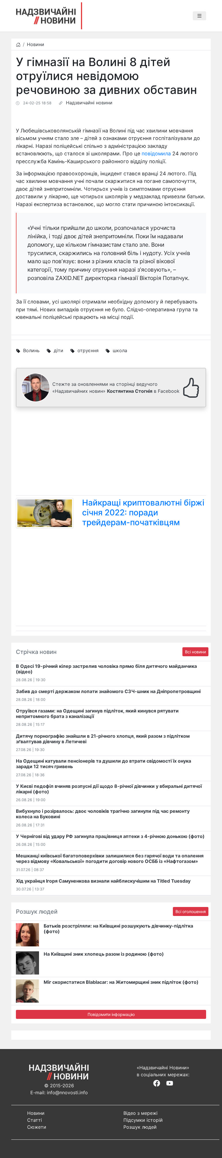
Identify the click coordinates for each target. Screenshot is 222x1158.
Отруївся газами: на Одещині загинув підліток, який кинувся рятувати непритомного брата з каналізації (97, 713)
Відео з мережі (140, 1113)
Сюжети (36, 1127)
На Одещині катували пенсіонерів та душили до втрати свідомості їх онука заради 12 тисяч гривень (103, 763)
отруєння (88, 350)
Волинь (31, 350)
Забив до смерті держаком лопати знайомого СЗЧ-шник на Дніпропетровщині (108, 691)
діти (58, 350)
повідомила (156, 153)
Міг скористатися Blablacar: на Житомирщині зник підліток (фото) (121, 982)
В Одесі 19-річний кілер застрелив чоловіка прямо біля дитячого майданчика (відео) (106, 669)
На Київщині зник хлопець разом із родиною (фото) (104, 954)
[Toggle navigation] (199, 16)
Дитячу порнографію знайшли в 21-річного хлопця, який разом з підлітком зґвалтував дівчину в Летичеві (103, 738)
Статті (34, 1120)
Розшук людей (140, 1127)
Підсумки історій (143, 1120)
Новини (35, 44)
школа (120, 350)
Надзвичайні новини (89, 103)
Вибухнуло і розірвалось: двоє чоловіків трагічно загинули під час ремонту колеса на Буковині (103, 813)
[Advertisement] (111, 452)
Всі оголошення (190, 911)
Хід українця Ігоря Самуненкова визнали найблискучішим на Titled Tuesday (103, 881)
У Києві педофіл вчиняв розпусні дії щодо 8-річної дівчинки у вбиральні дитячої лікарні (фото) (109, 789)
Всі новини (195, 651)
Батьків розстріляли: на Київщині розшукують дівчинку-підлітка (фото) (118, 928)
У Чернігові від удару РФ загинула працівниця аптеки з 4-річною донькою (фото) (110, 836)
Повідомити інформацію (111, 1014)
